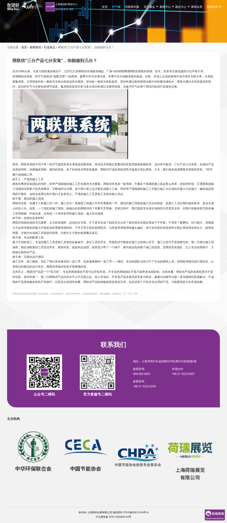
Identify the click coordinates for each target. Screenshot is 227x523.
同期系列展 (132, 7)
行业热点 (49, 47)
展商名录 (196, 7)
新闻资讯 (212, 7)
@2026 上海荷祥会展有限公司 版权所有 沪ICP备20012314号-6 (113, 512)
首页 (105, 7)
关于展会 (149, 7)
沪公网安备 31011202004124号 (113, 516)
